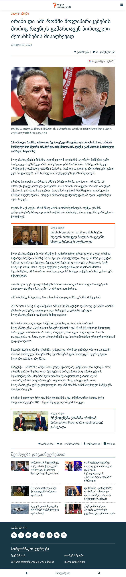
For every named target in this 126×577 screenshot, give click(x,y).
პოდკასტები (63, 573)
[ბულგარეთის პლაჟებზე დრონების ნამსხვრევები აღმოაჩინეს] (20, 509)
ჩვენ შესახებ (18, 555)
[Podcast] (64, 535)
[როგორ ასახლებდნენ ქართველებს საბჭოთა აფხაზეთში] (20, 491)
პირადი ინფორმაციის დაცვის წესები (32, 562)
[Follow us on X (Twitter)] (21, 535)
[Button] (81, 52)
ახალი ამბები (20, 13)
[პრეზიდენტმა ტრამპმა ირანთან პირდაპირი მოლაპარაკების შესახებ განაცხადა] (30, 421)
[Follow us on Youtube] (28, 535)
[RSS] (57, 535)
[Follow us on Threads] (49, 535)
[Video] (27, 573)
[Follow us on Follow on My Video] (35, 535)
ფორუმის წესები (73, 555)
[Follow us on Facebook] (14, 535)
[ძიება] (99, 573)
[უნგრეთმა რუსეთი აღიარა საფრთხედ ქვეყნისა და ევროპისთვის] (73, 509)
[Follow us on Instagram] (42, 535)
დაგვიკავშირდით (74, 562)
